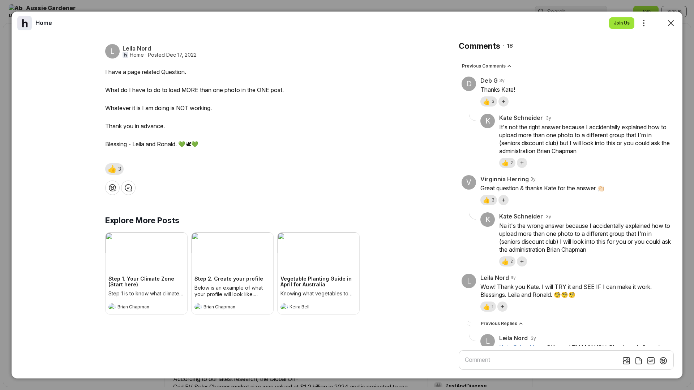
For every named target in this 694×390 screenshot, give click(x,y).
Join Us (622, 23)
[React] (112, 188)
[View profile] (112, 307)
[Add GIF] (651, 361)
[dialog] (347, 195)
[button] (114, 169)
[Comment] (128, 188)
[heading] (139, 307)
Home (137, 55)
